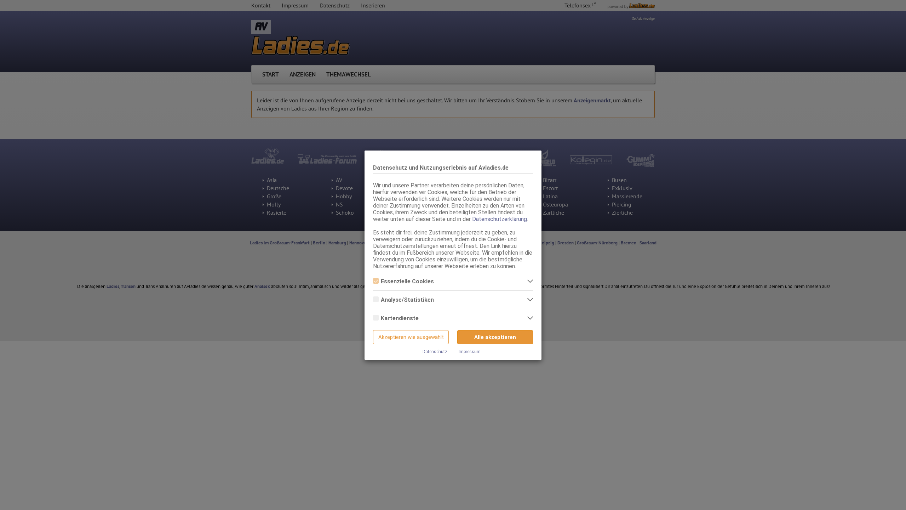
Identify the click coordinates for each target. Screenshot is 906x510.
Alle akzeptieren (495, 337)
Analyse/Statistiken (407, 299)
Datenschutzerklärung (499, 219)
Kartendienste (400, 318)
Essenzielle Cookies (407, 281)
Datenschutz (435, 351)
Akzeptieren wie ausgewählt (411, 337)
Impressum (470, 351)
